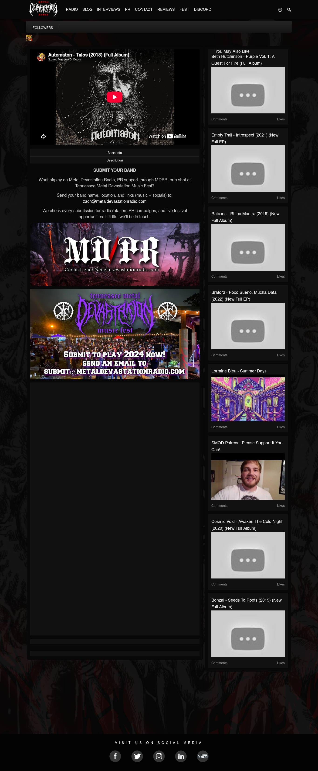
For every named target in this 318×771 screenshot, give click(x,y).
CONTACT (144, 9)
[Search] (289, 9)
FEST (184, 9)
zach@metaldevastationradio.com (115, 201)
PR (127, 9)
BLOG (87, 9)
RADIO (72, 9)
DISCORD (202, 9)
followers (43, 27)
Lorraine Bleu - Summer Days (239, 371)
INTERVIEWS (108, 9)
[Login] (280, 9)
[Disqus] (115, 448)
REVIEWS (166, 9)
